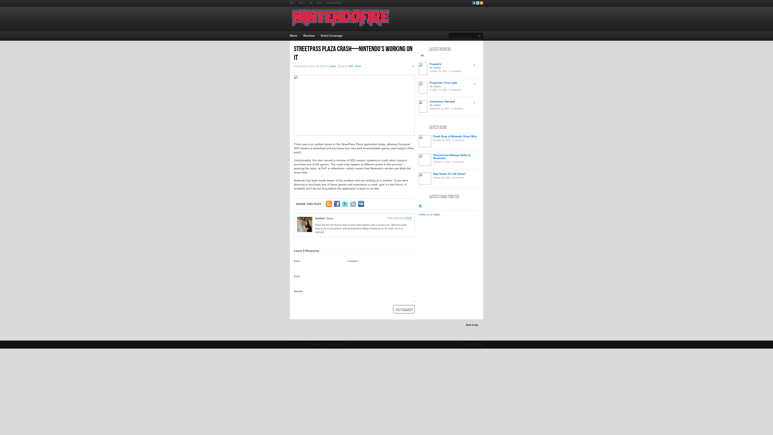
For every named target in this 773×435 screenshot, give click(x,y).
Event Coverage (332, 35)
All (422, 55)
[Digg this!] (361, 206)
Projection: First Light (443, 82)
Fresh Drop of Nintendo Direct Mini (455, 136)
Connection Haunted (442, 101)
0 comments (455, 71)
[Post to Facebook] (337, 206)
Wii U (302, 3)
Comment (352, 261)
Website (298, 291)
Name (297, 261)
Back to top (472, 324)
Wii (292, 3)
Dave (333, 66)
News (293, 35)
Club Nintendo (333, 3)
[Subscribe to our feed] (481, 3)
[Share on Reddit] (353, 206)
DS (311, 3)
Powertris (435, 64)
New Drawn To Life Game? (449, 173)
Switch (437, 67)
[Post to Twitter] (345, 206)
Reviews (309, 35)
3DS (319, 3)
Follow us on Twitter (429, 214)
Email (297, 276)
